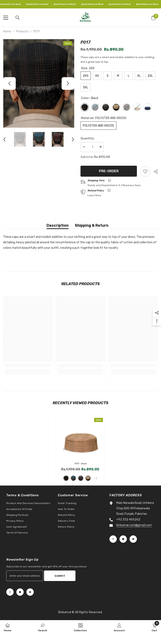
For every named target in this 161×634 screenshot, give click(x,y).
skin (88, 478)
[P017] (80, 438)
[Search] (17, 17)
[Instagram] (123, 539)
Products (22, 31)
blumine (73, 478)
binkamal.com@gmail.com (134, 525)
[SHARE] (154, 172)
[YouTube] (133, 539)
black (66, 478)
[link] (145, 171)
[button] (9, 83)
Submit (60, 575)
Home (7, 31)
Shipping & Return (91, 225)
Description (58, 225)
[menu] (5, 17)
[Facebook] (113, 539)
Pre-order (109, 171)
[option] (38, 83)
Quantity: (87, 138)
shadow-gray (81, 478)
